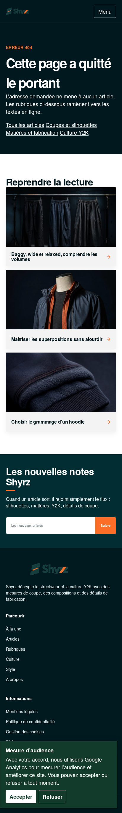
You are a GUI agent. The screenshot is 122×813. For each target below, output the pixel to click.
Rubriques (15, 649)
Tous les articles (25, 124)
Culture (13, 659)
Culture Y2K (74, 132)
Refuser (52, 797)
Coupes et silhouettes (71, 124)
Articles (13, 639)
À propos (14, 679)
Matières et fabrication (32, 132)
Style (10, 669)
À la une (13, 629)
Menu (105, 11)
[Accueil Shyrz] (32, 11)
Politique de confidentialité (30, 721)
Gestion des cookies (25, 732)
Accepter (20, 797)
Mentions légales (22, 711)
